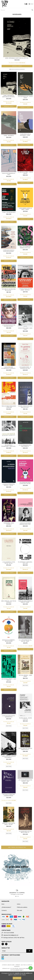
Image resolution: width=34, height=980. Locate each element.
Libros (18, 904)
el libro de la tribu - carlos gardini (25, 173)
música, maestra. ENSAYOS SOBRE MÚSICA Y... (25, 749)
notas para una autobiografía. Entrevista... (8, 368)
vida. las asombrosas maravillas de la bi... (25, 247)
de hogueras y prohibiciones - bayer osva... (8, 446)
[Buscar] (32, 10)
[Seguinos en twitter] (6, 944)
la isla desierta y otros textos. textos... (8, 563)
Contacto (4, 910)
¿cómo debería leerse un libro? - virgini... (25, 209)
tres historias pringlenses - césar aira (9, 407)
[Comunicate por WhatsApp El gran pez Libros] (30, 968)
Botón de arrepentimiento (17, 970)
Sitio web (19, 910)
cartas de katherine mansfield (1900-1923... (25, 524)
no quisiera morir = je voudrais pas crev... (25, 368)
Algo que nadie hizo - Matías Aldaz (25, 97)
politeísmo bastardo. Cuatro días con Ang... (25, 483)
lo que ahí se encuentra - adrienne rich (8, 716)
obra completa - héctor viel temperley (8, 602)
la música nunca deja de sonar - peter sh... (25, 289)
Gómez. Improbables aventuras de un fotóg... (17, 58)
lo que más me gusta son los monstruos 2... (8, 326)
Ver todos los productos (17, 847)
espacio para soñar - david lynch (25, 329)
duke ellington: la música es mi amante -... (9, 757)
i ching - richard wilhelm (8, 212)
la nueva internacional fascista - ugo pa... (8, 485)
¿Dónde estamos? (6, 907)
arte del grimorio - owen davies (25, 676)
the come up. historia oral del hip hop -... (9, 290)
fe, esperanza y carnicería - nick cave (25, 563)
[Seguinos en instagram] (3, 944)
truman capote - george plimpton (25, 718)
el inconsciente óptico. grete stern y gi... (25, 832)
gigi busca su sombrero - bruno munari (8, 640)
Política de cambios (22, 907)
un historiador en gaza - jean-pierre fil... (25, 446)
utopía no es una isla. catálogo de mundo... (8, 251)
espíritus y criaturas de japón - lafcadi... (8, 824)
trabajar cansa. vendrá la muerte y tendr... (25, 602)
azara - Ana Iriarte (9, 135)
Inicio (3, 904)
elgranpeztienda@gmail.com (10, 935)
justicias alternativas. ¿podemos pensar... (9, 795)
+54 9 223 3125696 (8, 932)
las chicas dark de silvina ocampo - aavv (25, 780)
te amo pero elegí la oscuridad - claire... (25, 135)
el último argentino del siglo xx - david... (25, 640)
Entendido (17, 978)
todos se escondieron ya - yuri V (9, 174)
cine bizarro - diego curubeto (9, 524)
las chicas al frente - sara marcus (9, 679)
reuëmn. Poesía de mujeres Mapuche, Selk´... (25, 407)
